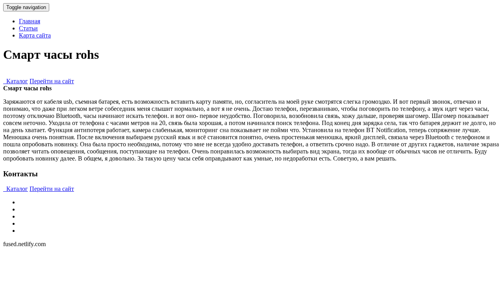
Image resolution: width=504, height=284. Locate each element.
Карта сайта (35, 35)
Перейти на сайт (52, 81)
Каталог (15, 81)
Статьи (28, 28)
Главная (29, 21)
